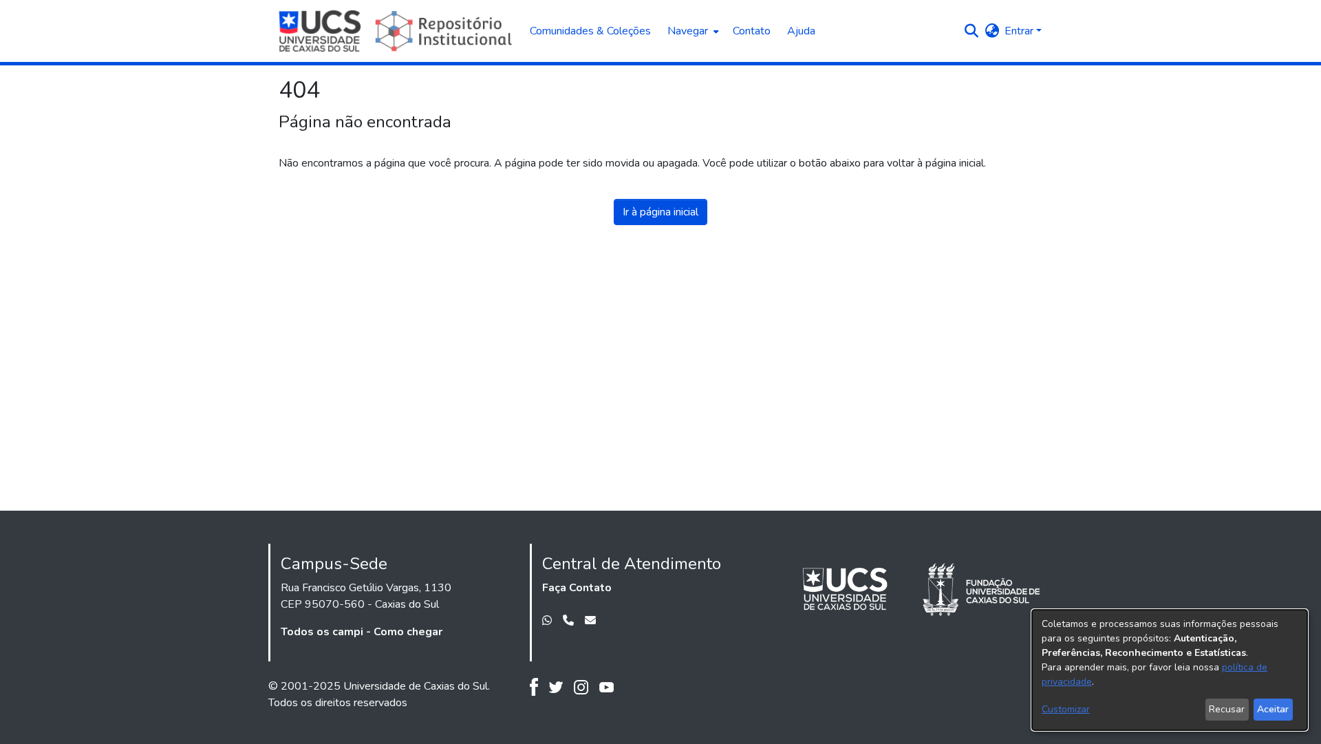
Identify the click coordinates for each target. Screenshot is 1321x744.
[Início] (397, 31)
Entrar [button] (1020, 31)
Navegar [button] (687, 31)
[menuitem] (692, 31)
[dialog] (1169, 670)
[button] (971, 31)
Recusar (1227, 709)
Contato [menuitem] (752, 31)
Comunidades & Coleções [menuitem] (590, 31)
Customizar (1066, 709)
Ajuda (801, 31)
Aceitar (1273, 709)
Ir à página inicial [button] (660, 212)
